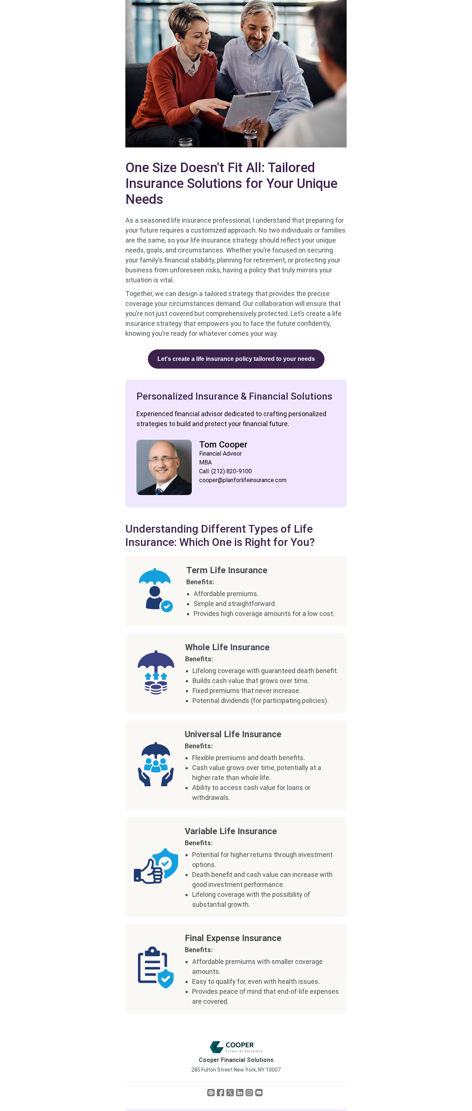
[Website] (211, 1094)
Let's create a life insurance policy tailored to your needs (236, 359)
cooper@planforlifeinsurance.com (243, 480)
